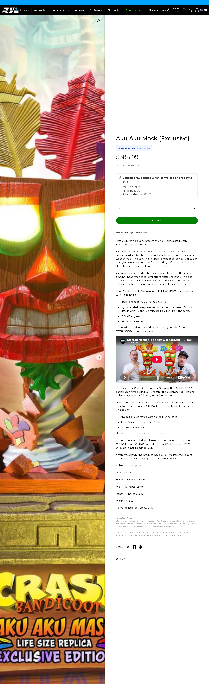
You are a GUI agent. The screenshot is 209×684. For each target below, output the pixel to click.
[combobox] (202, 10)
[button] (6, 357)
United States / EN (178, 10)
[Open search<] (190, 10)
